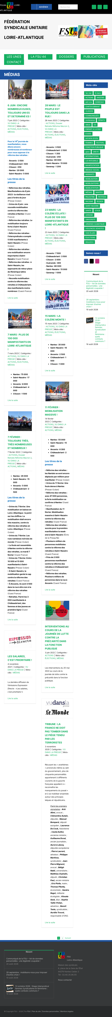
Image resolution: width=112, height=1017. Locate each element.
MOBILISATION (92, 179)
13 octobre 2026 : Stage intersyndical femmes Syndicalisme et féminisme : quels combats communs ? (100, 329)
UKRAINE (89, 215)
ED (95, 125)
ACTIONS (12, 129)
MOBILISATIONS (92, 183)
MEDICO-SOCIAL (92, 170)
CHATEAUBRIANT (93, 107)
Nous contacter (65, 980)
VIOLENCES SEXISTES (95, 228)
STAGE (97, 210)
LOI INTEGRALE (92, 161)
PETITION (102, 197)
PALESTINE (90, 197)
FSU (28, 1011)
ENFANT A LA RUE (93, 129)
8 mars (98, 93)
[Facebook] (86, 261)
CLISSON (89, 111)
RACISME (89, 201)
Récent (96, 274)
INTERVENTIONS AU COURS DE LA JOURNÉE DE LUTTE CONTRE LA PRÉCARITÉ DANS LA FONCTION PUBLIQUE (57, 637)
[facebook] (94, 7)
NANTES (99, 192)
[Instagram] (98, 261)
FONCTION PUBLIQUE (94, 147)
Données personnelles (50, 1011)
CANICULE (99, 102)
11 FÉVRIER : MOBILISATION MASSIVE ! (54, 411)
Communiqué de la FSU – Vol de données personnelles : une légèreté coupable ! (96, 284)
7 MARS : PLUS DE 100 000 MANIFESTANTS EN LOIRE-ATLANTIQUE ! (19, 342)
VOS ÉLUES (90, 233)
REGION (100, 201)
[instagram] (105, 7)
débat (88, 125)
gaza (87, 152)
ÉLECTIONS (22, 129)
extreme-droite (92, 138)
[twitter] (100, 7)
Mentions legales (66, 1011)
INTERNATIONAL (92, 156)
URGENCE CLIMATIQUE (95, 224)
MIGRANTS (90, 174)
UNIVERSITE (90, 219)
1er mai (88, 93)
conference (90, 120)
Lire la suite (13, 298)
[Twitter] (92, 261)
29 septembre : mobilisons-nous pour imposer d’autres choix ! (95, 303)
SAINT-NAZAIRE (92, 206)
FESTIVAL (100, 143)
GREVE (96, 152)
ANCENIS (100, 98)
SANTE (88, 210)
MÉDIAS (11, 132)
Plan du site (36, 1011)
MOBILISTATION (92, 188)
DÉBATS (101, 120)
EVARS (88, 134)
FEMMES (89, 143)
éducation (90, 242)
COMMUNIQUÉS (92, 116)
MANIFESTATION (92, 165)
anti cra (89, 102)
